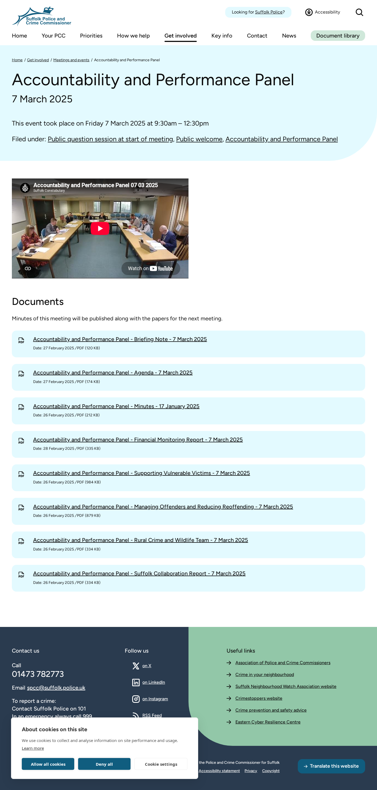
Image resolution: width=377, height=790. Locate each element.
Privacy (251, 770)
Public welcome (199, 139)
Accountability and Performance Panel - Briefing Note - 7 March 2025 (120, 339)
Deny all (104, 764)
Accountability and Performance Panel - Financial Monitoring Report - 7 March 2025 (138, 439)
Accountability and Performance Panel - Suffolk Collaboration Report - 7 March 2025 (139, 573)
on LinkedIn (153, 682)
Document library (338, 35)
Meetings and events (71, 60)
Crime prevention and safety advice (271, 710)
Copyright (271, 770)
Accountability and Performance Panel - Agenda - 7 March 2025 (113, 372)
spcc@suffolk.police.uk (56, 687)
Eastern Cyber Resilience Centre (268, 722)
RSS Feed (152, 715)
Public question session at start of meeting (110, 139)
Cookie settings (161, 764)
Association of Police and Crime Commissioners (282, 662)
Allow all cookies (48, 764)
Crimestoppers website (258, 698)
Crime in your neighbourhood (264, 674)
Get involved (38, 60)
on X (151, 665)
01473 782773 (38, 674)
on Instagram (155, 698)
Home (17, 60)
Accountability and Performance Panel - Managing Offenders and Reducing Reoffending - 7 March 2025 (163, 506)
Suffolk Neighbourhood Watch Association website (285, 686)
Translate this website (334, 766)
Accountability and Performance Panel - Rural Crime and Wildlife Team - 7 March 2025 (140, 540)
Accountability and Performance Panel (127, 60)
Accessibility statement (219, 770)
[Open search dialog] (359, 12)
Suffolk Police (269, 12)
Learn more (33, 748)
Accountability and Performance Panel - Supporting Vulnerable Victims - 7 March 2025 (141, 473)
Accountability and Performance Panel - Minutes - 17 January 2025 (116, 406)
